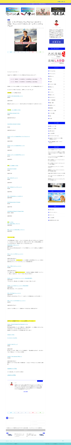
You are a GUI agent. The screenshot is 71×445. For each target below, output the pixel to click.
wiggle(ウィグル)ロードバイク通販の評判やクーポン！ (55, 139)
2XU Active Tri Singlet (11, 168)
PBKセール (57, 86)
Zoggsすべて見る (10, 334)
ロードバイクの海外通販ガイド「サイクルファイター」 (35, 1)
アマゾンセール (56, 73)
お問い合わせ (51, 209)
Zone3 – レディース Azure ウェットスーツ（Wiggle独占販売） (19, 278)
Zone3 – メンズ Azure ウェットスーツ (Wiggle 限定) (17, 285)
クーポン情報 (56, 113)
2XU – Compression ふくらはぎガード (15, 196)
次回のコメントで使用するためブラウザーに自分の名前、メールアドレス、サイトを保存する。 (25, 427)
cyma (56, 78)
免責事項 (16, 443)
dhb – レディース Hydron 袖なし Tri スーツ (16, 229)
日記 (57, 115)
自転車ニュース (56, 105)
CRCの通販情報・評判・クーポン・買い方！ (56, 142)
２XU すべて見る (11, 375)
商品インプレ (56, 94)
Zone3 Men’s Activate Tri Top (13, 113)
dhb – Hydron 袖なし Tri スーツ (13, 223)
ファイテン (56, 92)
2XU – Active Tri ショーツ (12, 177)
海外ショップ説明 (52, 128)
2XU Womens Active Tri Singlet (13, 202)
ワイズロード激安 (57, 84)
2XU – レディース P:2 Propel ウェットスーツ (16, 300)
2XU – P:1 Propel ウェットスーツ (14, 293)
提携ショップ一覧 (52, 126)
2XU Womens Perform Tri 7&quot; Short (15, 211)
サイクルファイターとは (54, 135)
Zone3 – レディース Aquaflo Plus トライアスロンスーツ (18, 136)
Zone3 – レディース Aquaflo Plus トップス (16, 145)
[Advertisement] (25, 62)
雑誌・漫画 (56, 102)
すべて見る (10, 222)
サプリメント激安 (56, 110)
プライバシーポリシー (53, 212)
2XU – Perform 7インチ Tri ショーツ (14, 187)
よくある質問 (51, 133)
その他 (56, 118)
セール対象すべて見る (12, 165)
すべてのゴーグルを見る (12, 337)
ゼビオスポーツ (56, 97)
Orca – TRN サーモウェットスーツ (14, 266)
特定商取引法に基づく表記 (54, 220)
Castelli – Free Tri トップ (12, 344)
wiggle (57, 81)
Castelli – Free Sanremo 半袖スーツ (14, 356)
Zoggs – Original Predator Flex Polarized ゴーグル (17, 324)
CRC (57, 89)
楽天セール (56, 76)
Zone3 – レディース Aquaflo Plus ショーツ (16, 154)
